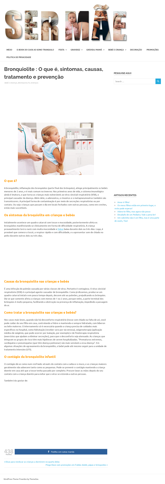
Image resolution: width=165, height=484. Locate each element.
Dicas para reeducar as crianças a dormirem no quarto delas (32, 461)
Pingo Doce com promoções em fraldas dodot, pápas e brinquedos (76, 464)
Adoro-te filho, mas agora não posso (133, 211)
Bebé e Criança (116, 50)
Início (9, 50)
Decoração (136, 50)
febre (60, 229)
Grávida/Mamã (94, 50)
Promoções (153, 50)
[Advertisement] (56, 102)
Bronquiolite (24, 83)
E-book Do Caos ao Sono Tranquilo (35, 50)
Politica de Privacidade (18, 57)
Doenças (34, 83)
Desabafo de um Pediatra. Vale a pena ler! (136, 214)
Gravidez (75, 50)
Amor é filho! (123, 202)
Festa (61, 50)
